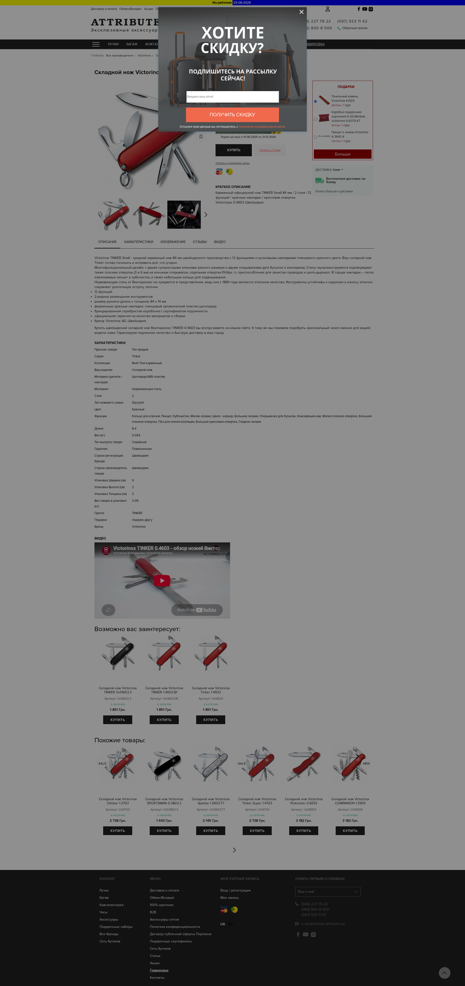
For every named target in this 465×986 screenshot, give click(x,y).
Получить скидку (232, 115)
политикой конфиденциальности (262, 127)
